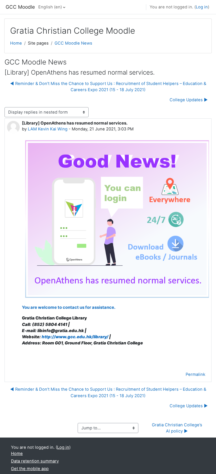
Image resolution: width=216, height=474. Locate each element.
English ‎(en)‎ (50, 7)
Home (16, 43)
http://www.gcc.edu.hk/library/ (75, 336)
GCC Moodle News (73, 43)
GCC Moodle (20, 7)
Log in (202, 7)
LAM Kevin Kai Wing (48, 129)
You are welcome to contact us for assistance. (69, 307)
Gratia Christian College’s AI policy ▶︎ (177, 428)
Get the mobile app (30, 468)
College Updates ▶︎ (189, 99)
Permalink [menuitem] (195, 374)
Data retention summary (35, 461)
